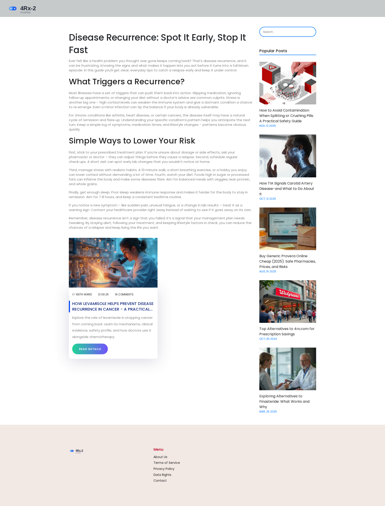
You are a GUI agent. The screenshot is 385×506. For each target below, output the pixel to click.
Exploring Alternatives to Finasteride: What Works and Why (284, 401)
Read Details (90, 349)
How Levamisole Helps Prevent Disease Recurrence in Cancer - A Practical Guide (113, 306)
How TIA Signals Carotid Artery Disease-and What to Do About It (286, 189)
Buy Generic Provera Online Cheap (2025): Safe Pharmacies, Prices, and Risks (287, 261)
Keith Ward (84, 294)
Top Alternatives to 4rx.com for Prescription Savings (287, 331)
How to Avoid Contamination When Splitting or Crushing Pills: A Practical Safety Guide (286, 116)
